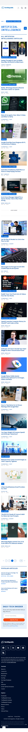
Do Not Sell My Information (7, 686)
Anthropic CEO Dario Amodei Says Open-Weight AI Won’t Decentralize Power (14, 349)
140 (21, 560)
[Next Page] (25, 560)
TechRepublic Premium (6, 702)
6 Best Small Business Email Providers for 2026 (13, 488)
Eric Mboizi (4, 271)
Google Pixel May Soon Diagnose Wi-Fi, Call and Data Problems (13, 143)
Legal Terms (10, 716)
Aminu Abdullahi (5, 203)
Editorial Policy (4, 711)
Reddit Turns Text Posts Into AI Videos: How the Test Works (13, 295)
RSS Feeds (3, 675)
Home (2, 21)
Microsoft (3, 583)
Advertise (3, 684)
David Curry (4, 92)
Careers (3, 689)
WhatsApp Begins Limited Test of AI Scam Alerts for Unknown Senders (12, 542)
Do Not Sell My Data (11, 662)
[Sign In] (18, 8)
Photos (2, 706)
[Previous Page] (3, 560)
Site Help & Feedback (6, 680)
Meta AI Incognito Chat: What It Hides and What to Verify (13, 116)
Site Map (3, 678)
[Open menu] (25, 8)
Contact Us (3, 671)
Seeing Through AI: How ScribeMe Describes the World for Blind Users (12, 61)
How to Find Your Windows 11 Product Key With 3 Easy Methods (9, 581)
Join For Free (14, 620)
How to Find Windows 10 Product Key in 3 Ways (9, 589)
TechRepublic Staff (6, 119)
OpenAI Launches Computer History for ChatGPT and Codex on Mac (13, 322)
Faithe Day (4, 491)
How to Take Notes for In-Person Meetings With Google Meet (11, 406)
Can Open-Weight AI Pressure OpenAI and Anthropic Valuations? (13, 433)
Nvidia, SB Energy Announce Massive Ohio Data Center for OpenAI (12, 88)
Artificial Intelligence (7, 576)
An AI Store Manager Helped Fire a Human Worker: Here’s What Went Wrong (12, 198)
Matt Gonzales (5, 174)
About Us (3, 669)
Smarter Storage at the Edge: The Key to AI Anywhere (9, 573)
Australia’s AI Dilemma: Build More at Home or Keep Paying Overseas (13, 170)
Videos (2, 709)
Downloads (3, 695)
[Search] (22, 8)
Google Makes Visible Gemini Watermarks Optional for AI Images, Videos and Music (12, 377)
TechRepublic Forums (6, 698)
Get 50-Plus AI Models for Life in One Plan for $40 (12, 240)
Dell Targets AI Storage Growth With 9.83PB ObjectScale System (12, 267)
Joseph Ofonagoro (6, 64)
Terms (8, 626)
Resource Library (5, 704)
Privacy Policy (15, 626)
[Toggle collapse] (4, 727)
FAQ (2, 682)
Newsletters (4, 673)
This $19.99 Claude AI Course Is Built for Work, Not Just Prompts (13, 515)
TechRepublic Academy (7, 243)
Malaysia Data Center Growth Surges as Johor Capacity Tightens (13, 460)
